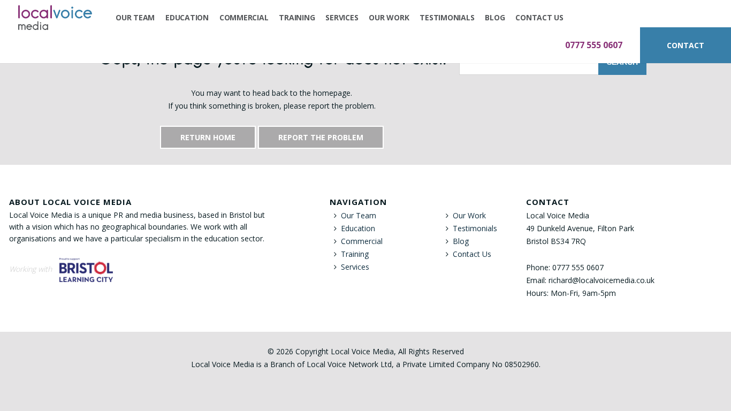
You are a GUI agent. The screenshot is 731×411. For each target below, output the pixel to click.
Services (341, 17)
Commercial (244, 17)
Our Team (135, 17)
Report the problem (320, 137)
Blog (495, 17)
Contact (685, 45)
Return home (207, 137)
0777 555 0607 (593, 45)
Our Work (389, 17)
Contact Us (539, 17)
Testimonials (447, 17)
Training (297, 17)
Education (187, 17)
